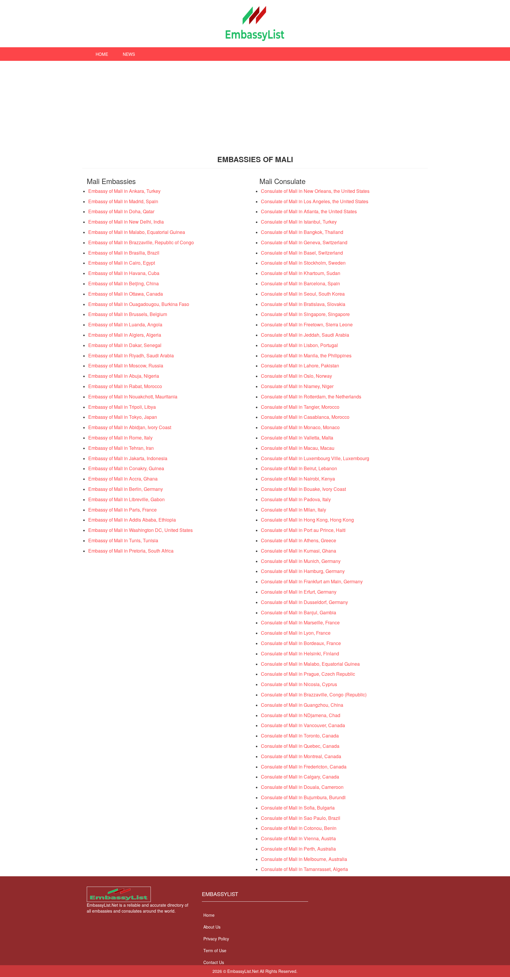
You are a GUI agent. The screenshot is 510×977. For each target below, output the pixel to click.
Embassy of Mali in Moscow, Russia (125, 365)
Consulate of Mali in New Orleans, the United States (315, 191)
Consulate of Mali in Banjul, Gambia (298, 612)
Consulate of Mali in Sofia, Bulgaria (298, 807)
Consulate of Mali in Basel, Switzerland (302, 252)
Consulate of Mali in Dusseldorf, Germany (304, 602)
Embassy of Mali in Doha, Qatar (121, 211)
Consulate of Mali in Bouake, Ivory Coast (303, 489)
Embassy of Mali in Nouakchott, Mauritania (132, 396)
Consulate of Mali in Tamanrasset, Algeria (304, 869)
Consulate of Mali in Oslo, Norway (296, 375)
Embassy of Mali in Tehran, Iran (121, 447)
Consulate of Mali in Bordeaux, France (301, 643)
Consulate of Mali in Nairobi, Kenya (298, 478)
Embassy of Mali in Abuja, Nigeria (123, 375)
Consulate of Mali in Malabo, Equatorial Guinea (310, 663)
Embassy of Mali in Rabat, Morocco (125, 386)
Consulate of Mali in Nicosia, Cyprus (299, 684)
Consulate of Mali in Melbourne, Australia (304, 859)
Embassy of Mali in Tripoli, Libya (122, 406)
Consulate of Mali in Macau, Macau (297, 447)
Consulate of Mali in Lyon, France (296, 632)
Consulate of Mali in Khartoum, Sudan (300, 273)
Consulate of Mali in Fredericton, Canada (303, 766)
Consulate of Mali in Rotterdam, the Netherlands (311, 396)
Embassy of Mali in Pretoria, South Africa (131, 550)
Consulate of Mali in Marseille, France (300, 622)
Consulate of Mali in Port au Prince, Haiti (303, 530)
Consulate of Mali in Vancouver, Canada (303, 725)
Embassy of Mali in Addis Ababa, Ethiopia (132, 519)
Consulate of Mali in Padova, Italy (296, 499)
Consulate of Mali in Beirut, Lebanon (299, 468)
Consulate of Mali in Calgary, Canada (300, 776)
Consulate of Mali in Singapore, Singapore (305, 314)
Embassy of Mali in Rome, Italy (120, 437)
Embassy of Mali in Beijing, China (123, 283)
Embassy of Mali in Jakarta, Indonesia (127, 458)
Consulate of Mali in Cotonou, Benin (298, 828)
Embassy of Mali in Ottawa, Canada (125, 293)
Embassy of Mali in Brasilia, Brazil (123, 252)
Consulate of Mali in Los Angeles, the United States (314, 201)
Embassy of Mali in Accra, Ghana (123, 478)
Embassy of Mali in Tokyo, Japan (122, 416)
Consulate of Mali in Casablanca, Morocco (305, 416)
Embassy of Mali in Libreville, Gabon (126, 499)
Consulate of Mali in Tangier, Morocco (300, 406)
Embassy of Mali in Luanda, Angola (125, 324)
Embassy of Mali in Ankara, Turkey (124, 191)
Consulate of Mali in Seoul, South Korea (303, 293)
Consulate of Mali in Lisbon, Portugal (299, 345)
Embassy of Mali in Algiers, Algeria (124, 334)
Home (102, 54)
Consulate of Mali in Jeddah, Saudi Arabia (305, 334)
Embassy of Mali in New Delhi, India (126, 221)
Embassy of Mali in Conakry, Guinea (126, 468)
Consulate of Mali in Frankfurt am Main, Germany (312, 581)
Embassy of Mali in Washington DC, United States (140, 530)
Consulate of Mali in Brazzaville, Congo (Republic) (314, 694)
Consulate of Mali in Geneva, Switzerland (304, 242)
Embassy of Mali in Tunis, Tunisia (123, 540)
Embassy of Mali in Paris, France (122, 509)
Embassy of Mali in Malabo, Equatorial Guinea (136, 232)
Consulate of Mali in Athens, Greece (298, 540)
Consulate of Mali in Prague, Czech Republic (308, 673)
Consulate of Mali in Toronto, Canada (300, 735)
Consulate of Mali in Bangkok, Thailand (302, 232)
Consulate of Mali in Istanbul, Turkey (299, 221)
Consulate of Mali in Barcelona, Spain (300, 283)
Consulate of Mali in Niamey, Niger (297, 386)
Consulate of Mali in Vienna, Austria (298, 838)
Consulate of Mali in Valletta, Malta (297, 437)
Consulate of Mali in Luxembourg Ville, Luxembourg (315, 458)
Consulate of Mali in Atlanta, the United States (309, 211)
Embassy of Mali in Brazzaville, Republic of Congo (141, 242)
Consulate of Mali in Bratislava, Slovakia (303, 304)
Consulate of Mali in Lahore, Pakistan (300, 365)
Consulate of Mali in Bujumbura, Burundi (303, 797)
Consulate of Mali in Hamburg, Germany (303, 571)
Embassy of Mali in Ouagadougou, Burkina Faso (138, 304)
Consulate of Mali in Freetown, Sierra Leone (307, 324)
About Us (211, 927)
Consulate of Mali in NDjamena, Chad (300, 715)
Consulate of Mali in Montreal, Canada (301, 756)
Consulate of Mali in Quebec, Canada (300, 745)
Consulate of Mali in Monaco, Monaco (300, 427)
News (129, 54)
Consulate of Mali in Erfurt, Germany (298, 591)
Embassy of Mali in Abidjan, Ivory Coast (129, 427)
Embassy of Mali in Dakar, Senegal (124, 345)
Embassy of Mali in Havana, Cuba (123, 273)
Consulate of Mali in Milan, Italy (293, 509)
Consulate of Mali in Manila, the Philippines (306, 355)
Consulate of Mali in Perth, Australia (298, 848)
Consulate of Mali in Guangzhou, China (302, 704)
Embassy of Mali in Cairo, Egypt (121, 262)
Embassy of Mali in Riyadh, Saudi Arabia (131, 355)
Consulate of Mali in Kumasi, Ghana (298, 550)
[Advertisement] (255, 105)
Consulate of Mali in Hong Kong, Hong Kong (307, 519)
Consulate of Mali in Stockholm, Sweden (303, 262)
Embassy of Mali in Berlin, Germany (125, 489)
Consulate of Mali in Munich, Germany (301, 561)
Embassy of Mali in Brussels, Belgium (127, 314)
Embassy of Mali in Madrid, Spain (123, 201)
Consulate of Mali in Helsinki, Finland (300, 653)
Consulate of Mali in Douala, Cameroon (302, 787)
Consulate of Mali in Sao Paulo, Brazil (300, 818)
